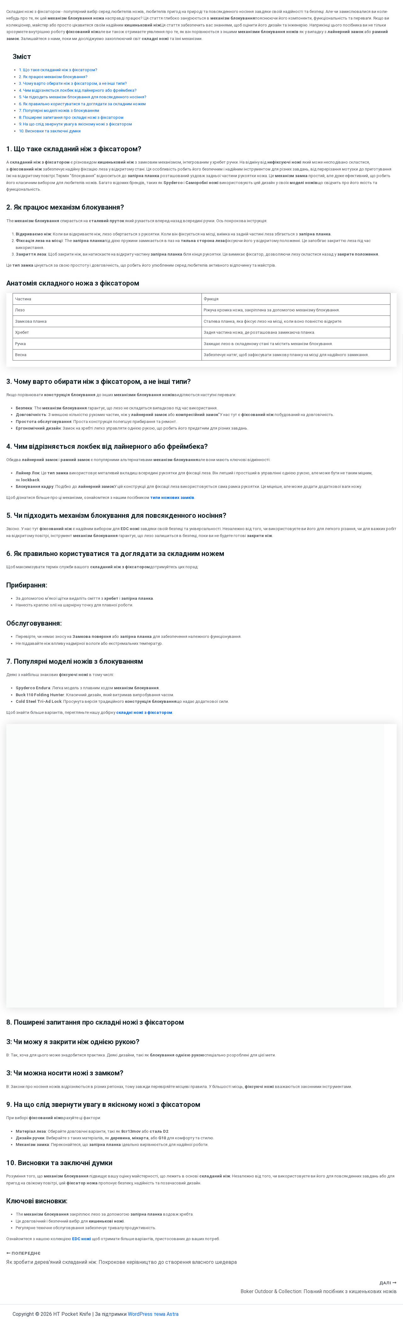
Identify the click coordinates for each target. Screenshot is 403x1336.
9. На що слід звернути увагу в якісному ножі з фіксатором (75, 124)
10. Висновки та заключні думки (50, 131)
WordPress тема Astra (153, 1314)
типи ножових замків (172, 497)
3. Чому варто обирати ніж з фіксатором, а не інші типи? (73, 83)
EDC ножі (81, 1238)
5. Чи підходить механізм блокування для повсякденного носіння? (82, 97)
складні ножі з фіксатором (144, 712)
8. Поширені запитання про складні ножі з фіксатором (71, 117)
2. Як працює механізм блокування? (53, 76)
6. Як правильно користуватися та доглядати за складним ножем (82, 103)
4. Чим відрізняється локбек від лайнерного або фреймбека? (78, 90)
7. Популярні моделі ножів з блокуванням (59, 110)
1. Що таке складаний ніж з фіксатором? (58, 69)
